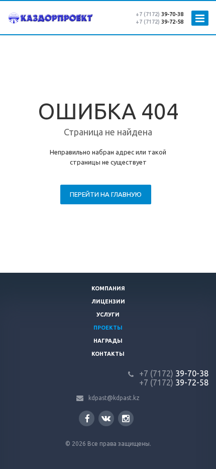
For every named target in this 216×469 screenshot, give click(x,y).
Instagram (126, 418)
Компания (108, 288)
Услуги (108, 314)
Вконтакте (106, 418)
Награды (108, 341)
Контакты (108, 354)
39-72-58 (159, 22)
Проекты (108, 328)
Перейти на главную (106, 194)
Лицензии (108, 301)
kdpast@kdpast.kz (114, 398)
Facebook (86, 418)
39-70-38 (159, 14)
